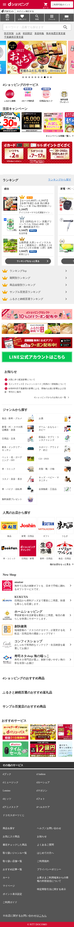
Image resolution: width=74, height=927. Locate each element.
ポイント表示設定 (12, 894)
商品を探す (9, 828)
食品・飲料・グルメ (12, 418)
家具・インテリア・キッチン (12, 448)
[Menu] (4, 4)
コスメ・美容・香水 (12, 479)
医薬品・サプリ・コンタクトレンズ (49, 438)
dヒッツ (7, 799)
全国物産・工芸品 (48, 489)
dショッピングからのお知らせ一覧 (50, 397)
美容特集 (39, 33)
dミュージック (10, 782)
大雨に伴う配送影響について (21, 379)
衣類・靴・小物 (46, 469)
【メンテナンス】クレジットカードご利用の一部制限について (37, 384)
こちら (43, 915)
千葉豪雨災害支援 (13, 37)
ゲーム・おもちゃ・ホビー (49, 428)
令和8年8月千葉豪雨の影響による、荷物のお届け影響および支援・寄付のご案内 (35, 390)
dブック (7, 774)
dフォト (40, 799)
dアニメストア (10, 807)
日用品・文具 (8, 438)
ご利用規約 (43, 861)
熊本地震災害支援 (55, 33)
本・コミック (8, 469)
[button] (45, 4)
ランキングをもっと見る (28, 261)
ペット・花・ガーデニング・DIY (12, 458)
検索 (65, 27)
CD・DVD (44, 459)
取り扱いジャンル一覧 (15, 853)
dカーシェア (43, 782)
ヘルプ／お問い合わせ (49, 828)
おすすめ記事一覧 (12, 869)
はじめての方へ (45, 853)
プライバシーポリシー (49, 869)
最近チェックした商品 (15, 844)
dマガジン (41, 790)
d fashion (40, 774)
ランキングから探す (59, 179)
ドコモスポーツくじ (13, 815)
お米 (18, 33)
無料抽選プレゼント (12, 499)
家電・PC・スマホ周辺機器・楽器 (12, 428)
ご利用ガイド (10, 902)
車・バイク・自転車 (12, 489)
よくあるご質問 (45, 844)
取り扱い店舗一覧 (12, 861)
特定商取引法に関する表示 (51, 889)
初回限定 (27, 33)
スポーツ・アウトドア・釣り (49, 448)
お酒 (41, 418)
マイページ (9, 886)
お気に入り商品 (11, 836)
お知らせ (42, 836)
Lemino (6, 790)
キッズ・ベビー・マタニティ (49, 479)
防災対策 (9, 33)
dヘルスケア (43, 807)
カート (6, 877)
